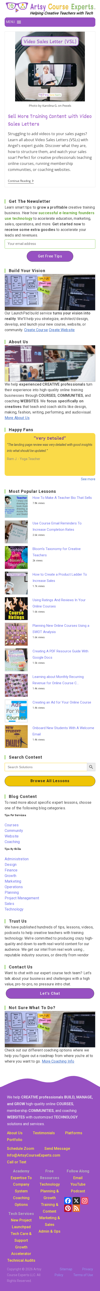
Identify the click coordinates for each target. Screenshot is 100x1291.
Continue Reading (21, 181)
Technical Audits (21, 1260)
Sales (9, 903)
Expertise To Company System (21, 1185)
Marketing (13, 881)
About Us (15, 1133)
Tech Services (21, 1213)
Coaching (12, 842)
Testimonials (44, 1133)
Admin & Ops (49, 1231)
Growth (10, 876)
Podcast (78, 1191)
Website (12, 836)
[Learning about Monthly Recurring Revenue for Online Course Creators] (17, 685)
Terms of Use (83, 1275)
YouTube (77, 1184)
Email (78, 1178)
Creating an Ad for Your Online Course (62, 702)
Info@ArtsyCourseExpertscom (33, 1155)
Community (14, 830)
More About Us (17, 418)
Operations (14, 887)
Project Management (22, 898)
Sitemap (66, 1269)
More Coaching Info (58, 1061)
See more (88, 479)
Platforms (73, 1133)
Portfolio (14, 1140)
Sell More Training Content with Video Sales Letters (50, 121)
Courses (12, 825)
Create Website (62, 330)
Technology (14, 909)
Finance (11, 870)
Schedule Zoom (20, 1148)
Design (11, 864)
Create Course (36, 330)
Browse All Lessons (50, 781)
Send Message (57, 1148)
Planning (12, 892)
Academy (21, 1171)
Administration (17, 859)
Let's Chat (50, 993)
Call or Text (16, 1162)
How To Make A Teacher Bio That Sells (62, 498)
